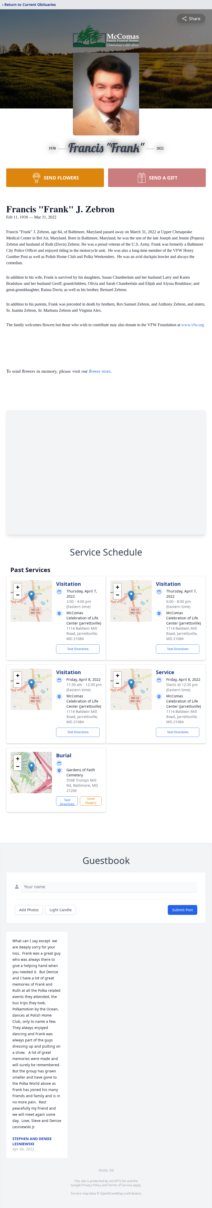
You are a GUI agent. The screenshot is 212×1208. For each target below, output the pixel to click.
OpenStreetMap (111, 1193)
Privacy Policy (91, 1185)
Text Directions (78, 649)
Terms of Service (120, 1185)
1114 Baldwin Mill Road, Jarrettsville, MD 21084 (82, 633)
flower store (100, 371)
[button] (31, 595)
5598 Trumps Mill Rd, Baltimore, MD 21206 (82, 785)
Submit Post (182, 909)
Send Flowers (90, 801)
